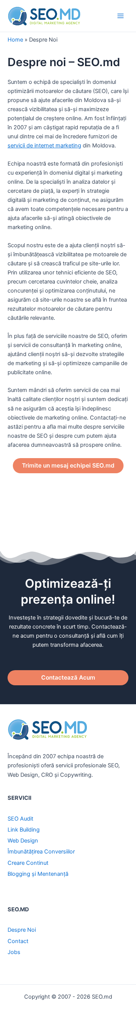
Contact (18, 941)
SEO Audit (20, 818)
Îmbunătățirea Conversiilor (41, 851)
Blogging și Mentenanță (38, 873)
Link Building (24, 829)
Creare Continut (28, 863)
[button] (68, 465)
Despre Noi (22, 929)
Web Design (23, 840)
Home (15, 39)
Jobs (14, 952)
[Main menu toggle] (120, 16)
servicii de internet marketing (44, 145)
